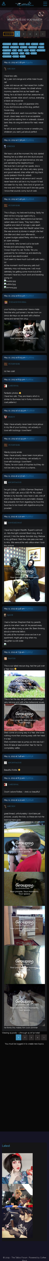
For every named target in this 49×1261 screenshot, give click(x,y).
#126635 (29, 609)
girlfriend (33, 47)
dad (42, 44)
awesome (7, 44)
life (15, 50)
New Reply (8, 34)
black (22, 44)
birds (15, 44)
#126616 (31, 411)
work (22, 56)
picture (15, 53)
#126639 (29, 778)
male (33, 50)
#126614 (29, 379)
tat (28, 53)
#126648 (29, 800)
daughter (15, 47)
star (22, 53)
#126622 (30, 476)
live (20, 50)
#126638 (29, 756)
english (24, 47)
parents (6, 53)
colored (35, 44)
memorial (41, 50)
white (16, 56)
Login (3, 3)
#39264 (29, 62)
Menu (45, 3)
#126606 (30, 199)
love (26, 50)
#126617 (30, 439)
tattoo (34, 53)
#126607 (30, 296)
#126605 (30, 140)
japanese (7, 50)
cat (28, 44)
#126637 (29, 652)
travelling (7, 56)
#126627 (29, 516)
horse (41, 47)
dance (6, 47)
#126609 (30, 357)
